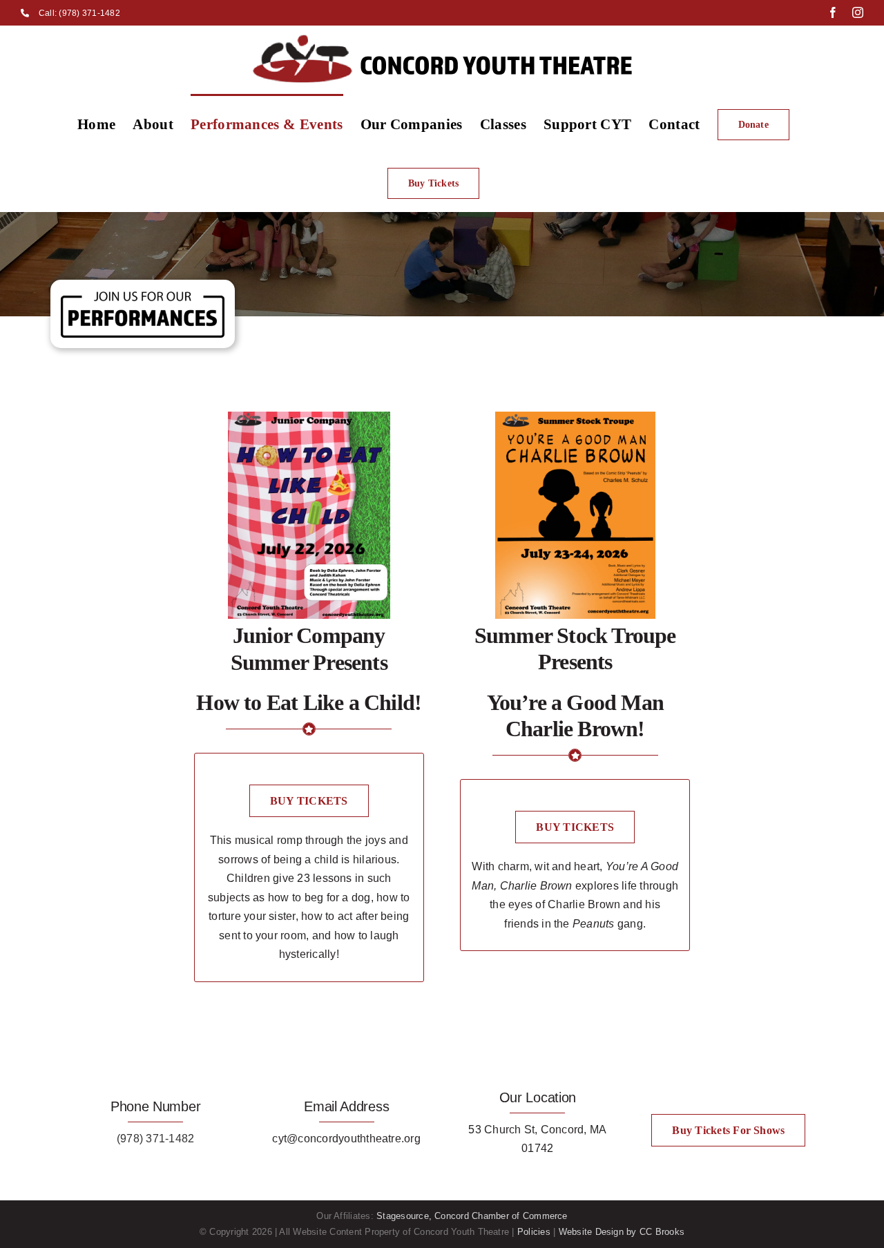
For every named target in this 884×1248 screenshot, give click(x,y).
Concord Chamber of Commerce (500, 1216)
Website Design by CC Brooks (621, 1232)
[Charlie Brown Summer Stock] (575, 417)
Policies (533, 1232)
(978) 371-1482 (155, 1138)
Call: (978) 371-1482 (79, 13)
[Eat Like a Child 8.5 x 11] (309, 417)
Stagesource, (405, 1216)
